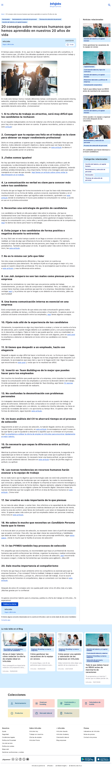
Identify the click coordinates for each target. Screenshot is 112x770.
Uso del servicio (7, 743)
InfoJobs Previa (34, 740)
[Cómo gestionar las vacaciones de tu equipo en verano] (42, 646)
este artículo (56, 147)
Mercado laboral (46, 713)
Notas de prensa (89, 734)
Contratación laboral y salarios (97, 653)
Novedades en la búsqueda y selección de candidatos (13, 649)
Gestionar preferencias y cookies (13, 752)
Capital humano (89, 67)
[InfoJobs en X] (24, 759)
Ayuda (4, 731)
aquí (10, 291)
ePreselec (50, 765)
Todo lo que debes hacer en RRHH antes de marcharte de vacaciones (96, 90)
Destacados (6, 19)
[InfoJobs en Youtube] (28, 759)
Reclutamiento (20, 703)
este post (71, 335)
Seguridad (5, 734)
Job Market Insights (61, 765)
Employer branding (43, 703)
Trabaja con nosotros (36, 734)
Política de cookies (8, 746)
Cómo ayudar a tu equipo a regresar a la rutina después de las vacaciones (96, 119)
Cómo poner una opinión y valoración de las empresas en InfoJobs (69, 656)
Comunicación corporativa (93, 85)
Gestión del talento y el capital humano (14, 22)
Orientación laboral (62, 737)
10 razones (68, 383)
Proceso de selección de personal (95, 145)
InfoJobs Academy (62, 734)
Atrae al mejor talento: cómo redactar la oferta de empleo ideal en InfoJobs (14, 657)
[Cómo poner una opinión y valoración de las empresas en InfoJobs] (70, 646)
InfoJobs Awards (61, 731)
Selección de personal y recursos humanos (95, 660)
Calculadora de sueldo (94, 703)
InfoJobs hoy (33, 731)
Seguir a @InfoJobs (8, 44)
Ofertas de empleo (35, 737)
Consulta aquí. (5, 620)
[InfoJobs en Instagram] (13, 759)
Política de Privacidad (9, 740)
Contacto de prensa (90, 737)
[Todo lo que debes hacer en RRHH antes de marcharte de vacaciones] (97, 646)
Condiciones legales (8, 737)
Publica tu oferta (9, 604)
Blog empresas (61, 740)
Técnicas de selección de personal (50, 19)
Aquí (3, 223)
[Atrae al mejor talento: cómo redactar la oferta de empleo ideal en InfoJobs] (14, 646)
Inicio (2, 14)
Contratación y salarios (69, 703)
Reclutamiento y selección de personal (24, 19)
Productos (19, 713)
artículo (8, 127)
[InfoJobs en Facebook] (20, 759)
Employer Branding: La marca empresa (41, 649)
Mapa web (5, 749)
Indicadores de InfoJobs (91, 731)
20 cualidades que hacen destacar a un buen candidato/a (96, 151)
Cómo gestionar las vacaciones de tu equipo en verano (96, 46)
